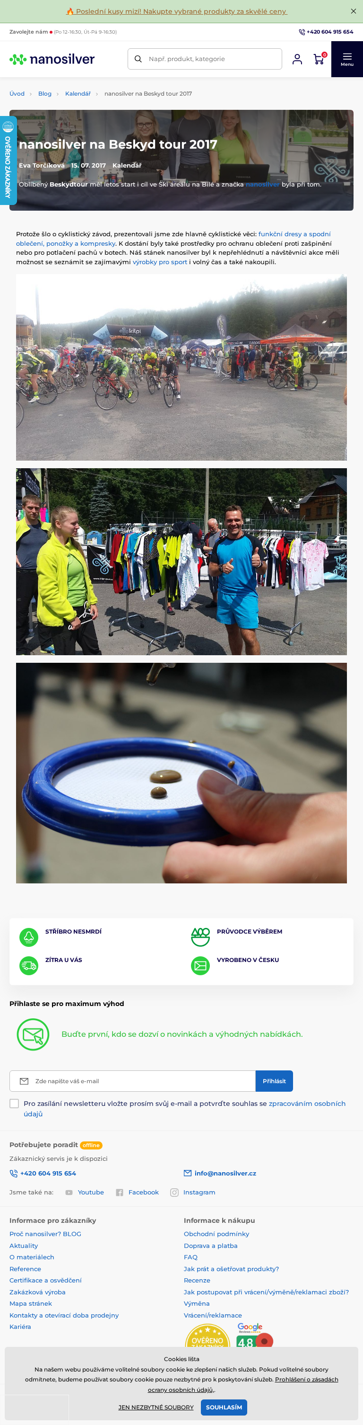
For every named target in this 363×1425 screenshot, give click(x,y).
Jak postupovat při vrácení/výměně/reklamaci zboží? (266, 1292)
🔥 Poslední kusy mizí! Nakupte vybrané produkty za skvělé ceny (177, 11)
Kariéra (20, 1326)
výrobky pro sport (160, 262)
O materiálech (31, 1257)
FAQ (191, 1257)
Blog (45, 93)
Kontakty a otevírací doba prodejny (64, 1315)
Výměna (197, 1303)
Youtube (91, 1192)
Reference (25, 1269)
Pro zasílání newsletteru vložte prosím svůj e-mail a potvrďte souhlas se (185, 1108)
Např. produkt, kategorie (187, 58)
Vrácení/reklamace (213, 1315)
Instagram (199, 1192)
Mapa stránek (30, 1303)
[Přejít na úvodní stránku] (52, 59)
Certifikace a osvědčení (45, 1280)
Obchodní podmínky (216, 1234)
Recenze (197, 1280)
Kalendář (78, 93)
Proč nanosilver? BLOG (45, 1234)
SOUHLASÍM (224, 1407)
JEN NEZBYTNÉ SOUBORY (156, 1407)
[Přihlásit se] (297, 59)
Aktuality (23, 1245)
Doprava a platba (211, 1245)
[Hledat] (138, 59)
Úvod (17, 93)
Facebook (144, 1192)
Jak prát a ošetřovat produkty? (231, 1269)
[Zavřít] (353, 11)
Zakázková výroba (38, 1292)
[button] (347, 59)
